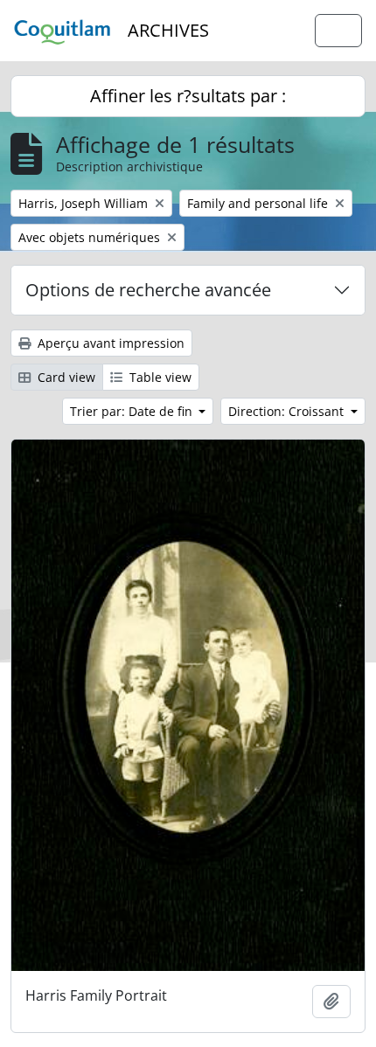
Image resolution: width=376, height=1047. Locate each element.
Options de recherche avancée (148, 290)
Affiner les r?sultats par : (188, 95)
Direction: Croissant (287, 411)
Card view (64, 377)
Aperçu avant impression (109, 343)
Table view (158, 377)
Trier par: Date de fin (133, 411)
